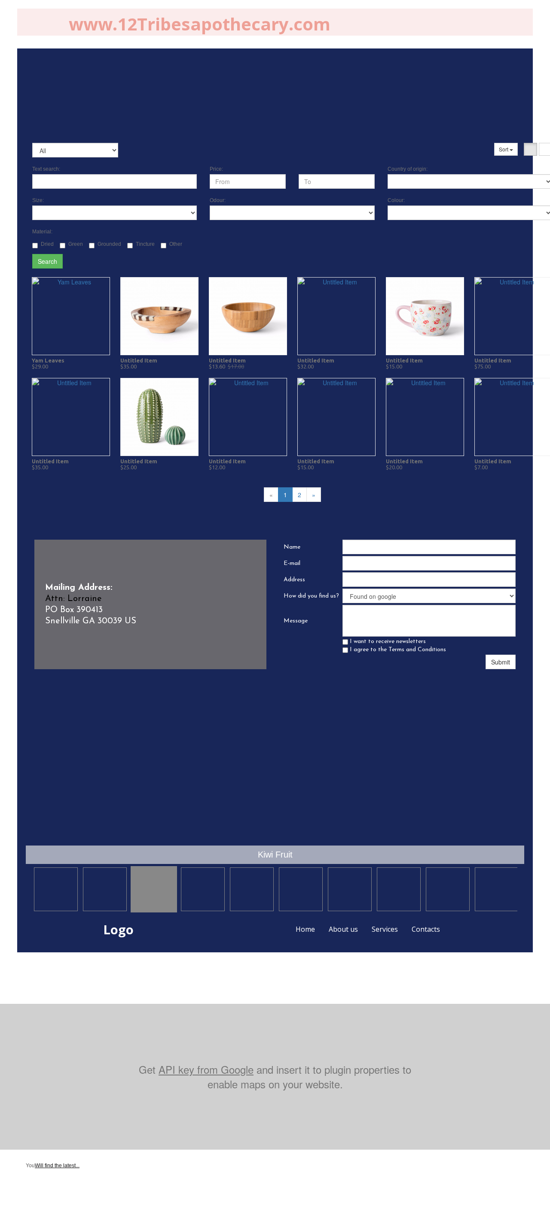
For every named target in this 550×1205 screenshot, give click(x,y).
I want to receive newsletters (387, 641)
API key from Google (206, 1069)
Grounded (109, 244)
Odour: (218, 200)
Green (75, 244)
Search (47, 261)
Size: (38, 200)
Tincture (145, 244)
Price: (216, 169)
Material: (42, 232)
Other (175, 244)
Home (305, 929)
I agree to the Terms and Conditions (397, 649)
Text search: (46, 169)
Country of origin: (408, 169)
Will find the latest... (57, 1166)
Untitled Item (138, 360)
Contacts (426, 929)
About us (343, 929)
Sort (504, 149)
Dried (47, 244)
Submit (500, 662)
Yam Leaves (48, 360)
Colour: (396, 200)
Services (385, 929)
